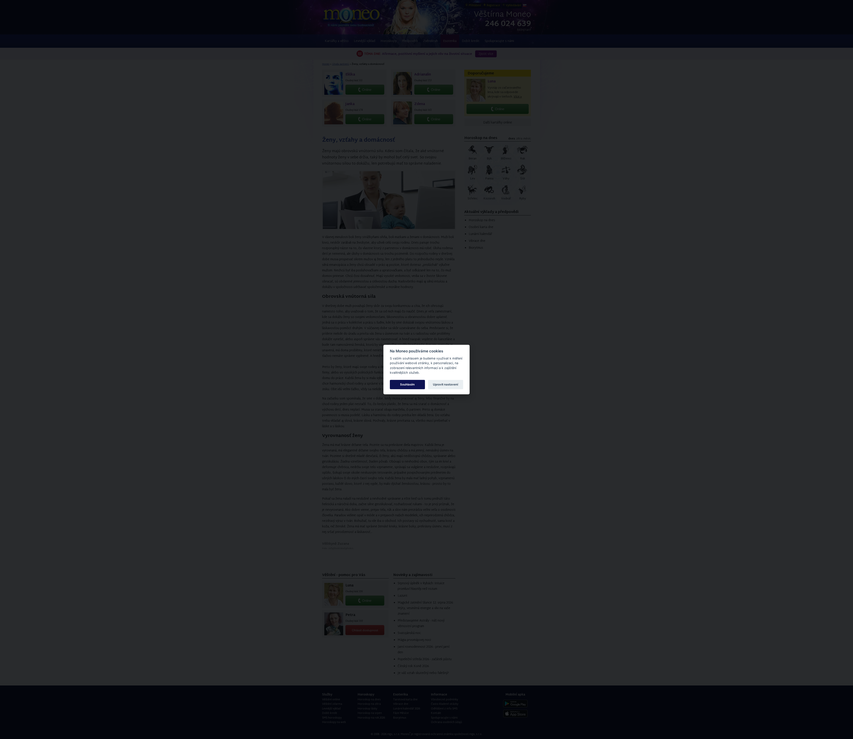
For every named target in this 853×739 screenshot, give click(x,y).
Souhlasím (407, 384)
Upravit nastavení (445, 384)
